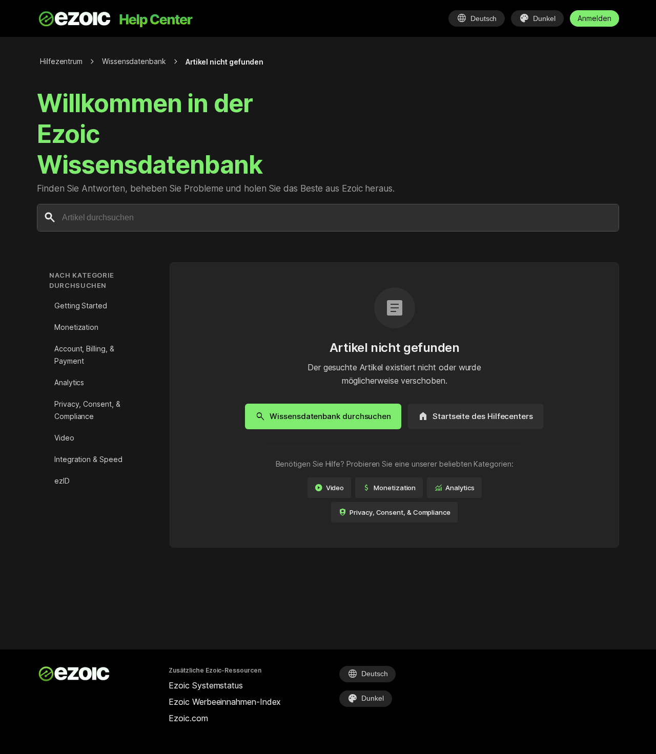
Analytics (69, 382)
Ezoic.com (188, 718)
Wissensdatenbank (134, 61)
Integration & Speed (88, 459)
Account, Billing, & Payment (84, 354)
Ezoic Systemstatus (206, 685)
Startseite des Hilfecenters (475, 416)
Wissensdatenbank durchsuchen (323, 416)
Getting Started (80, 305)
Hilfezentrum (61, 61)
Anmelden (594, 18)
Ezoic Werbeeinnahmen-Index (225, 702)
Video (64, 437)
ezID (62, 480)
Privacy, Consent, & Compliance (87, 410)
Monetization (76, 327)
